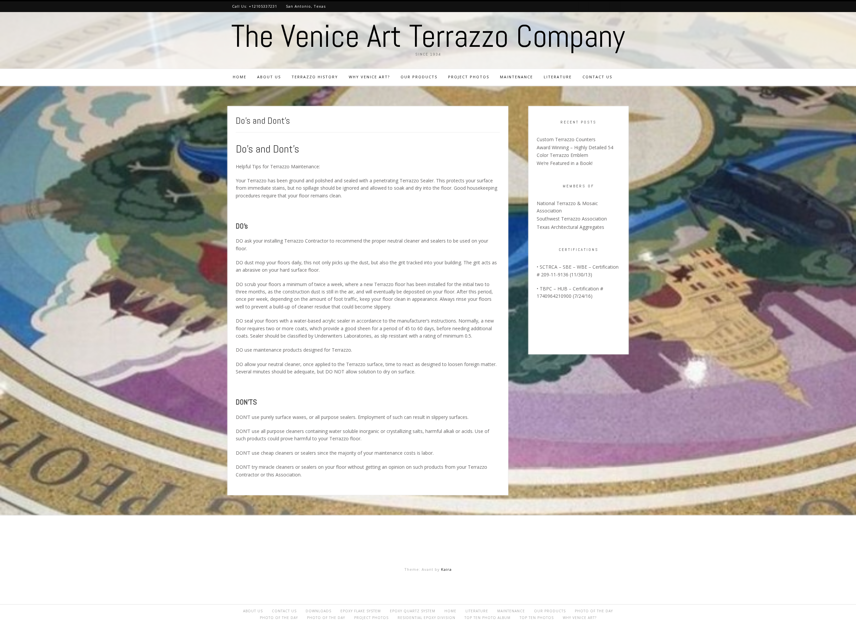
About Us (269, 76)
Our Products (419, 76)
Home (239, 76)
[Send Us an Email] (615, 6)
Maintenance (516, 76)
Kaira (446, 569)
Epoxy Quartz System (412, 611)
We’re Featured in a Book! (565, 163)
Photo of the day (594, 611)
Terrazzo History (315, 76)
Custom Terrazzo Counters (566, 139)
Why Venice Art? (369, 76)
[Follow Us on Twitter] (594, 6)
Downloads (318, 611)
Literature (558, 76)
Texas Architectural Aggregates (570, 227)
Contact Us (597, 76)
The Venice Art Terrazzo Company (428, 36)
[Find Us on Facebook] (604, 6)
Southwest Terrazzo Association (572, 218)
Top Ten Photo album (487, 617)
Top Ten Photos (537, 617)
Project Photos (468, 76)
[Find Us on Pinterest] (583, 6)
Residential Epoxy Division (426, 617)
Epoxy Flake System (360, 611)
